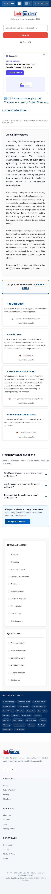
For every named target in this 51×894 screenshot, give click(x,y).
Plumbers (43, 720)
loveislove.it (28, 356)
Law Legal (41, 725)
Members (7, 799)
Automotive (30, 711)
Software (37, 715)
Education (15, 584)
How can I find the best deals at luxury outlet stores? (21, 496)
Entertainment (16, 621)
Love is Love (14, 334)
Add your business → (17, 521)
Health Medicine (24, 706)
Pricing (6, 794)
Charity (6, 849)
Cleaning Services (9, 706)
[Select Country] (6, 98)
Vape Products (17, 720)
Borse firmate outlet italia (21, 414)
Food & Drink (16, 606)
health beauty (26, 715)
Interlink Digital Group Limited (14, 878)
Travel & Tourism (18, 569)
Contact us (15, 680)
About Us (7, 815)
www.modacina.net (28, 433)
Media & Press (9, 854)
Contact (6, 820)
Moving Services (19, 725)
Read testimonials (18, 650)
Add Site (10, 3)
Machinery (6, 725)
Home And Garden (24, 701)
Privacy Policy (9, 829)
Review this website (26, 323)
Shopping (30, 98)
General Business (39, 701)
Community (8, 845)
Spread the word (18, 658)
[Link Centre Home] (25, 13)
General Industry (8, 701)
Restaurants (7, 729)
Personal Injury (31, 720)
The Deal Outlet (15, 304)
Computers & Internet (20, 577)
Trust (5, 824)
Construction (42, 711)
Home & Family (17, 591)
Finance (5, 715)
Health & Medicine (18, 599)
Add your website (18, 643)
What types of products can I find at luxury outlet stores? (23, 474)
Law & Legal (16, 614)
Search (25, 35)
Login (5, 858)
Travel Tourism (8, 711)
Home (5, 785)
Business (14, 555)
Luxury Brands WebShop (21, 371)
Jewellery (15, 715)
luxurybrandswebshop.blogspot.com (28, 399)
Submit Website (9, 790)
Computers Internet (39, 706)
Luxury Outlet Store (31, 102)
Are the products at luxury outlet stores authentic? (21, 485)
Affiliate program (17, 665)
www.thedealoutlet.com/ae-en (28, 319)
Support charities (18, 673)
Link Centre (15, 98)
